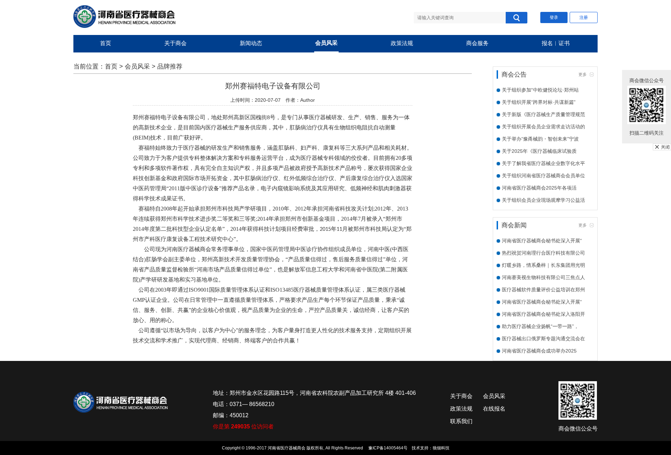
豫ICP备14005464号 (387, 448)
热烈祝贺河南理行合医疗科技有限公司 (543, 253)
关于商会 (175, 43)
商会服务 (477, 43)
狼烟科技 (441, 448)
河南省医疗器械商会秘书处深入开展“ (542, 240)
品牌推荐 (169, 66)
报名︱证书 (556, 43)
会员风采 (326, 43)
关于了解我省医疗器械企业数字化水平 (543, 163)
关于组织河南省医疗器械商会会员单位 (543, 175)
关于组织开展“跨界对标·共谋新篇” (539, 102)
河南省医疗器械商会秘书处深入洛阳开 (543, 314)
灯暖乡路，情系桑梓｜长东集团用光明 (543, 265)
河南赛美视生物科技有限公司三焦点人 (543, 277)
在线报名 (494, 409)
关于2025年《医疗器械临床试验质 (539, 151)
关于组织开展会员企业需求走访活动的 (543, 126)
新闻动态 (251, 43)
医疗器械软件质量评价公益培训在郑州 (543, 289)
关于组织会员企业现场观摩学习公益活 (543, 200)
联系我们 (461, 421)
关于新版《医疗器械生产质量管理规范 (543, 114)
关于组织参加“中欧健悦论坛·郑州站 (540, 90)
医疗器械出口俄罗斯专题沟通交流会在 (543, 338)
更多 (582, 74)
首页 (105, 43)
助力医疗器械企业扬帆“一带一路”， (540, 326)
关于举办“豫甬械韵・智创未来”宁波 (540, 139)
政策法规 (402, 43)
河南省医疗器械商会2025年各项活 (539, 188)
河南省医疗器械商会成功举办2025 (539, 351)
